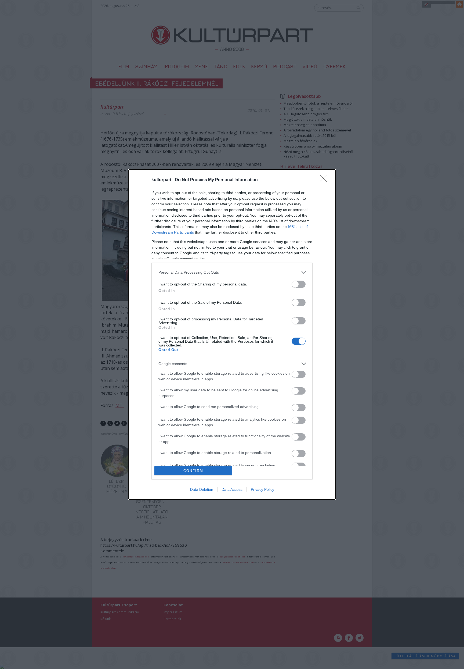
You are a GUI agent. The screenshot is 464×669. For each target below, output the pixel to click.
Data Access (232, 489)
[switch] (299, 284)
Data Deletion (201, 489)
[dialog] (232, 335)
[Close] (325, 180)
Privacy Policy (262, 489)
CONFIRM (193, 471)
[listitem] (232, 272)
